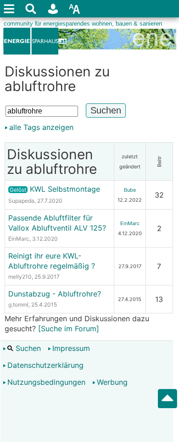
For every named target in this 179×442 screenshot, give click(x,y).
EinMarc (18, 238)
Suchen (27, 348)
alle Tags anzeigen (41, 127)
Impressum (71, 348)
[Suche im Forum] (68, 328)
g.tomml (18, 304)
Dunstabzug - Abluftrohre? (54, 293)
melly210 (20, 276)
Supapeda (21, 200)
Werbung (112, 382)
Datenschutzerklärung (45, 365)
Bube (130, 190)
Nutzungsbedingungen (46, 382)
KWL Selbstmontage (55, 189)
